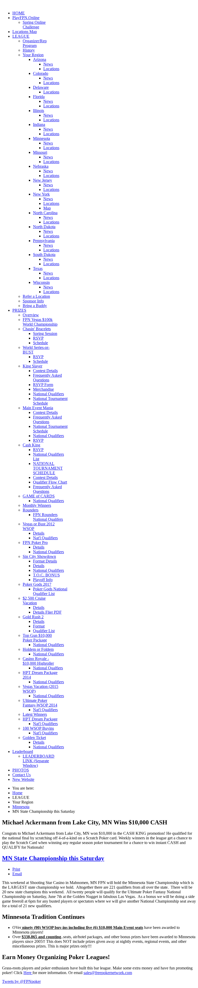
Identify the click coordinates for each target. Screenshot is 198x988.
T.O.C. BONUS (46, 575)
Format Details (45, 561)
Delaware (41, 87)
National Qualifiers (48, 394)
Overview (31, 315)
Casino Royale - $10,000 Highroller (38, 660)
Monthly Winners (37, 505)
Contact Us (21, 775)
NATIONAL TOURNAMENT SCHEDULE (48, 468)
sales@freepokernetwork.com (108, 972)
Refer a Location (36, 296)
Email (17, 874)
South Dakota (44, 254)
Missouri (40, 152)
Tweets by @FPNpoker (21, 981)
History (29, 50)
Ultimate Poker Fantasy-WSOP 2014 (40, 702)
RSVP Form (43, 384)
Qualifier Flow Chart (50, 482)
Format (39, 626)
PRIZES (19, 310)
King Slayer (32, 366)
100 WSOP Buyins (38, 728)
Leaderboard (22, 751)
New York (41, 194)
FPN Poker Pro (35, 542)
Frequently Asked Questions (47, 377)
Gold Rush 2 (33, 617)
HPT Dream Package (40, 719)
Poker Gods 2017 (37, 584)
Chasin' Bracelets (37, 329)
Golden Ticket (34, 737)
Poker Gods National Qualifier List (50, 591)
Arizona (39, 59)
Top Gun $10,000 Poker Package (37, 637)
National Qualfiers (48, 668)
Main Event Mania (38, 408)
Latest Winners (35, 714)
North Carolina (45, 213)
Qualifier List (44, 631)
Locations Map (24, 31)
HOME (18, 13)
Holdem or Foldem (38, 649)
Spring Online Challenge (34, 24)
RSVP (38, 338)
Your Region (33, 55)
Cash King (31, 445)
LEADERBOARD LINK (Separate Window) (38, 761)
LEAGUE (20, 36)
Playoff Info (43, 579)
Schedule (40, 343)
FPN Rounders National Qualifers (48, 516)
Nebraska (40, 166)
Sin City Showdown (39, 556)
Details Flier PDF (47, 612)
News (48, 64)
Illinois (38, 110)
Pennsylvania (44, 240)
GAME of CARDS (39, 496)
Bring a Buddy (35, 305)
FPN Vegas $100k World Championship (40, 321)
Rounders (30, 510)
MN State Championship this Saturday (53, 858)
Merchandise (43, 389)
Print (16, 869)
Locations (51, 69)
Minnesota (41, 138)
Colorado (40, 73)
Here (27, 972)
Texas (38, 268)
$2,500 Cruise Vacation (34, 600)
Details (38, 533)
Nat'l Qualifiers (45, 538)
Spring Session (45, 333)
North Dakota (44, 226)
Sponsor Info (33, 301)
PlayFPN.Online (25, 17)
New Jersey (42, 180)
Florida (39, 96)
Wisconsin (41, 282)
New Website (23, 779)
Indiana (39, 124)
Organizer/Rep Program (35, 43)
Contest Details (45, 370)
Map (47, 208)
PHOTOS (20, 770)
